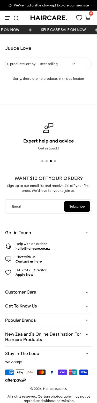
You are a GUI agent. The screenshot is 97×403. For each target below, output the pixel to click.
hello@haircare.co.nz (33, 248)
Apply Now (24, 274)
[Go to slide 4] (55, 161)
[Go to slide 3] (51, 161)
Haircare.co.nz (54, 388)
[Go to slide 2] (47, 161)
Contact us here (29, 261)
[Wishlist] (79, 18)
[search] (16, 18)
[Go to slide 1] (42, 161)
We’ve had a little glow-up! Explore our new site (51, 5)
